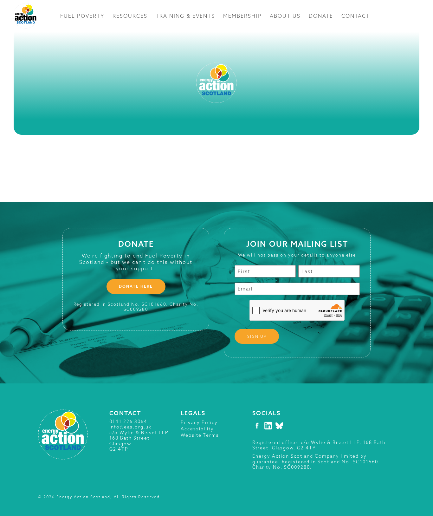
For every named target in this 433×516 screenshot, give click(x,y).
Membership (242, 16)
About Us (285, 16)
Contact (355, 16)
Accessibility (197, 429)
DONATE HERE (136, 286)
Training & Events (185, 16)
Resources (130, 16)
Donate (321, 16)
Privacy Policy (199, 422)
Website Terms (200, 435)
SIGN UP (257, 336)
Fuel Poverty (82, 16)
